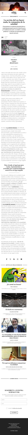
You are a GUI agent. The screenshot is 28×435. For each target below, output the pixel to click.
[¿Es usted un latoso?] (14, 275)
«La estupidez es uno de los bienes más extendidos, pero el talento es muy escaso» (14, 336)
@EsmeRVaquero (14, 63)
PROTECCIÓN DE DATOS (14, 423)
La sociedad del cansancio (9, 204)
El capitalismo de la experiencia (14, 0)
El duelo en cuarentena (14, 309)
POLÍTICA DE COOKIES (14, 426)
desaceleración (5, 90)
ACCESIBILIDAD (14, 424)
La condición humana (11, 127)
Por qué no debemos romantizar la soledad (14, 364)
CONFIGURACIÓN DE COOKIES (14, 427)
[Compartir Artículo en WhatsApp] (17, 259)
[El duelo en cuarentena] (14, 300)
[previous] (8, 1)
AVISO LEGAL (14, 425)
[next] (26, 1)
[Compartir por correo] (21, 259)
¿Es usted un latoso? (14, 284)
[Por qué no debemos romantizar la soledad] (14, 354)
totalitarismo (15, 186)
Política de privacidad (17, 408)
